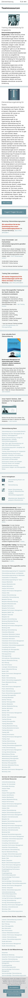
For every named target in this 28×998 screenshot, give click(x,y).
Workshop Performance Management (12, 769)
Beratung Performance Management (12, 625)
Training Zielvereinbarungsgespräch (12, 745)
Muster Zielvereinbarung (9, 678)
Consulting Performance (9, 647)
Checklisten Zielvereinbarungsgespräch (13, 645)
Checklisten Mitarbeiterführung (10, 636)
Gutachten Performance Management (12, 845)
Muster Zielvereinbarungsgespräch (11, 680)
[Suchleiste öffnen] (21, 1)
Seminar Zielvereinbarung (9, 717)
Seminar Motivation (7, 708)
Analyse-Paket (6, 788)
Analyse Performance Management (12, 590)
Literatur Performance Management (12, 935)
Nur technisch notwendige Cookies (14, 991)
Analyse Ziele (5, 593)
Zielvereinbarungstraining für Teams (12, 579)
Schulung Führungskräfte (9, 695)
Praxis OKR (5, 684)
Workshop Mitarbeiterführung (10, 765)
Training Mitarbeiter (7, 723)
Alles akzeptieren (14, 987)
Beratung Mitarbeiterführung (10, 621)
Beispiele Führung (7, 599)
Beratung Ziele (6, 627)
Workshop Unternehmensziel (10, 907)
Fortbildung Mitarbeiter (8, 651)
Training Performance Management (12, 736)
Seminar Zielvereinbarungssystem (11, 890)
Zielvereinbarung (7, 2)
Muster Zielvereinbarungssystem (11, 862)
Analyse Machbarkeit (8, 797)
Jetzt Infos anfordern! (16, 282)
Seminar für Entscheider (8, 784)
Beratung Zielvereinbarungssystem (11, 834)
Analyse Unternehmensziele (9, 806)
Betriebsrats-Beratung (8, 955)
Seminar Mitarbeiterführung (9, 706)
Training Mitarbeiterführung (9, 726)
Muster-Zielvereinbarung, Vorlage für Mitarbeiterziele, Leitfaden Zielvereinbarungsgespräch (12, 439)
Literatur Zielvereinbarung (9, 937)
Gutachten (5, 790)
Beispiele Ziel (5, 617)
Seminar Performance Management (12, 712)
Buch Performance (7, 930)
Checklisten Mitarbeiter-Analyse (11, 634)
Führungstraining (6, 656)
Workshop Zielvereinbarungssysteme (12, 911)
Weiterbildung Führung (8, 754)
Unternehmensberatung (8, 782)
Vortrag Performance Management (12, 750)
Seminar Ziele (5, 715)
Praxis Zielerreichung (8, 688)
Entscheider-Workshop (8, 786)
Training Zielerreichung (8, 741)
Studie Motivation (7, 941)
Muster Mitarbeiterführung (9, 669)
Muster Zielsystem (7, 860)
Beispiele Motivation (7, 606)
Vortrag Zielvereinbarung (9, 752)
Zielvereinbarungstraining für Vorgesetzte (13, 571)
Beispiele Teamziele (7, 614)
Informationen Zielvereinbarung (10, 658)
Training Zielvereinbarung (9, 743)
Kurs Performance (7, 665)
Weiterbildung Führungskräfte (10, 758)
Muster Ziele (5, 675)
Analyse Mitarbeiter (7, 582)
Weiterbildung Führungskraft (10, 756)
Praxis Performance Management (11, 686)
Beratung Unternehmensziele (10, 830)
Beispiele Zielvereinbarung (9, 619)
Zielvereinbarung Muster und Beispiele (12, 573)
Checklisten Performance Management (13, 641)
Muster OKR (5, 671)
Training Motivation (7, 730)
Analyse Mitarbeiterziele (8, 584)
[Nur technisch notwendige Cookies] (26, 987)
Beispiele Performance (8, 608)
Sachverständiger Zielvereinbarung (12, 881)
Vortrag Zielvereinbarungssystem (11, 902)
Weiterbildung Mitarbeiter (9, 760)
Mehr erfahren (7, 202)
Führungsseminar (6, 654)
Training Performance (8, 734)
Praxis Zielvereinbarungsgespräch (11, 693)
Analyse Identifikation (8, 795)
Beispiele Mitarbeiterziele (9, 603)
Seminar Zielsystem (7, 887)
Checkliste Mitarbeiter (8, 632)
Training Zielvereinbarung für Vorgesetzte (13, 451)
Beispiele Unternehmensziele (10, 817)
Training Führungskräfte (8, 721)
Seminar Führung (6, 699)
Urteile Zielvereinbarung (8, 747)
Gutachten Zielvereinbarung (9, 847)
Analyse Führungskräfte (8, 793)
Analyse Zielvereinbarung (9, 595)
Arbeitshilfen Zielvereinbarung (10, 597)
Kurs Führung (5, 662)
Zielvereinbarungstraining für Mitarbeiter (13, 575)
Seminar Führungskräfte (8, 702)
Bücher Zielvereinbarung (9, 922)
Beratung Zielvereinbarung (9, 630)
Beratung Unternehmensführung (11, 827)
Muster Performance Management (11, 673)
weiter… (4, 522)
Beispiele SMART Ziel (8, 612)
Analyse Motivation (7, 586)
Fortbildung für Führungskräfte (10, 649)
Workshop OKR (6, 767)
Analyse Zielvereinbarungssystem (11, 812)
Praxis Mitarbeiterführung (9, 682)
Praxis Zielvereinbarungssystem (11, 867)
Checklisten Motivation (8, 638)
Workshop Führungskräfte (9, 763)
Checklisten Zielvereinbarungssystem (12, 838)
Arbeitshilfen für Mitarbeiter (9, 577)
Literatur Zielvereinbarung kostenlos (12, 919)
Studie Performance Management (11, 943)
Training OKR (5, 732)
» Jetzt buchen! (12, 421)
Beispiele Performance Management (12, 610)
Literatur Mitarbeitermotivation (10, 932)
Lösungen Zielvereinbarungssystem (12, 854)
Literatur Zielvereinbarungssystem (11, 939)
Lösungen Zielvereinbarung (9, 667)
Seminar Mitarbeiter (7, 704)
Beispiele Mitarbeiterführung (10, 601)
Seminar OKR (5, 710)
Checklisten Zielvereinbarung (10, 643)
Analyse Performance (8, 588)
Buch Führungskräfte (7, 926)
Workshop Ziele (6, 771)
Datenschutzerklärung (14, 995)
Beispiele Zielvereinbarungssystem (11, 821)
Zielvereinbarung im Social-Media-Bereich (13, 431)
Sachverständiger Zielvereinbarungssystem (14, 883)
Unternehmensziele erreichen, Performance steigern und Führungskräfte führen (13, 467)
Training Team (6, 739)
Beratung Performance (8, 623)
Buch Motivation (6, 928)
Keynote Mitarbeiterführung (9, 660)
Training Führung (6, 719)
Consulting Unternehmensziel (10, 843)
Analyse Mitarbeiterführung (9, 799)
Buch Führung (5, 924)
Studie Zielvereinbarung (8, 946)
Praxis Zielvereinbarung (8, 691)
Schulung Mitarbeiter (8, 697)
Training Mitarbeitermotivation (10, 728)
